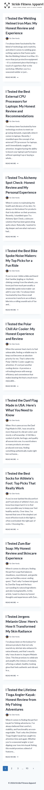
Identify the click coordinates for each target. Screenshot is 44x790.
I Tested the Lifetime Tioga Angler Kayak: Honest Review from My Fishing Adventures (21, 699)
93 (27, 768)
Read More (12, 77)
